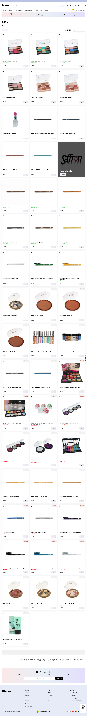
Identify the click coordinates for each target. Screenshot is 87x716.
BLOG (46, 10)
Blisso (5, 711)
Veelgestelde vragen (28, 706)
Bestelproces (27, 695)
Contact (26, 704)
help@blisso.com (75, 694)
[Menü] (85, 705)
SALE (41, 10)
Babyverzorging (28, 10)
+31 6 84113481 (75, 692)
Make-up (4, 10)
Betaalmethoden (28, 697)
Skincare (10, 10)
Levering (26, 698)
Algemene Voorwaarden (29, 694)
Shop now (63, 174)
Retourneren (27, 700)
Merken (36, 10)
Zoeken (62, 5)
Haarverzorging (19, 10)
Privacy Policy (27, 692)
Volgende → (47, 652)
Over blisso (27, 703)
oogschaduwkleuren (77, 658)
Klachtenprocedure (28, 701)
